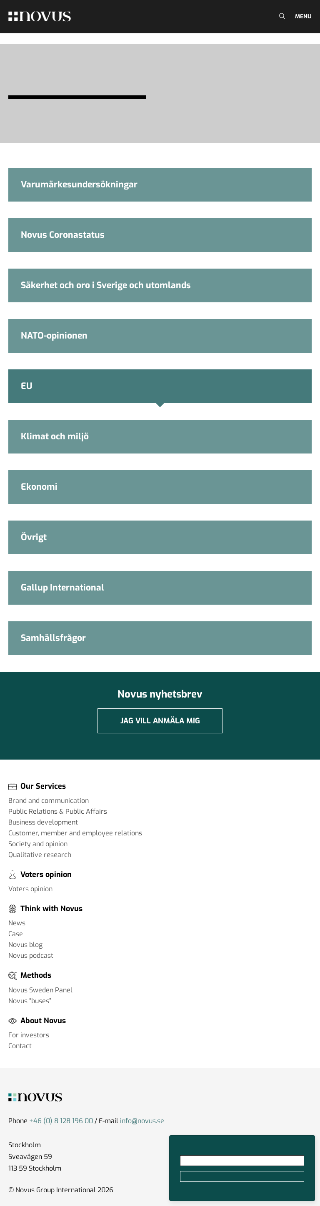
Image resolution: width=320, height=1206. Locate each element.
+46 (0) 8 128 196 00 (61, 1120)
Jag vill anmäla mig (160, 721)
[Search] (281, 16)
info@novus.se (142, 1120)
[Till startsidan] (39, 16)
